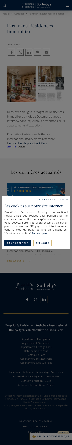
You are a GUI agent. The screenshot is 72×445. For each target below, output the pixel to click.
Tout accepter (18, 243)
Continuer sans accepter (52, 199)
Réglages (42, 243)
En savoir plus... (40, 233)
